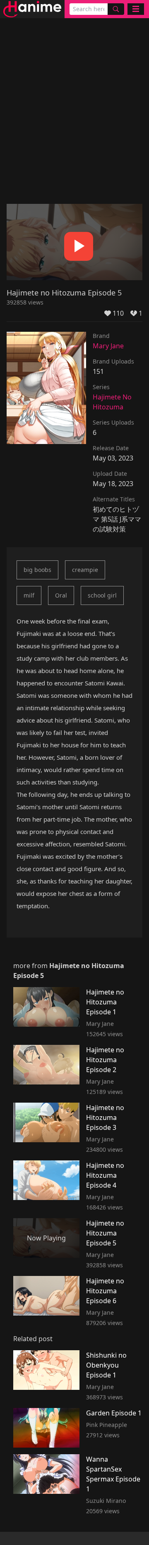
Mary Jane (108, 345)
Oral (61, 595)
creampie (85, 570)
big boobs (37, 570)
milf (29, 595)
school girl (102, 595)
